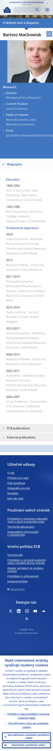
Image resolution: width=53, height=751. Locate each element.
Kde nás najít (15, 498)
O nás (11, 473)
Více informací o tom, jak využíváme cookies (28, 725)
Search (37, 9)
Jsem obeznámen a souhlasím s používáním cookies (28, 736)
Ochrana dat (15, 555)
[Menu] (47, 10)
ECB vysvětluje (16, 483)
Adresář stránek (17, 589)
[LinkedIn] (18, 611)
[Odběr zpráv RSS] (26, 618)
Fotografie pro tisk (18, 488)
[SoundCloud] (43, 611)
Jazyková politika (17, 581)
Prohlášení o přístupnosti (23, 576)
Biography (14, 164)
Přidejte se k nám (18, 478)
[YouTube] (35, 611)
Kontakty (12, 493)
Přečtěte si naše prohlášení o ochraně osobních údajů (28, 716)
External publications (21, 437)
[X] (10, 611)
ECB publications (18, 428)
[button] (47, 3)
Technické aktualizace (20, 527)
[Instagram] (26, 611)
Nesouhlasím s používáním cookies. (29, 745)
